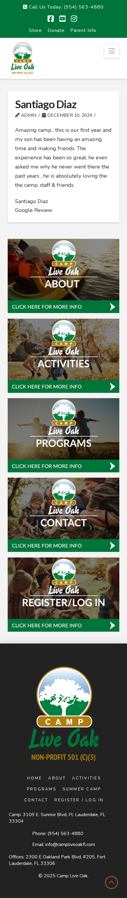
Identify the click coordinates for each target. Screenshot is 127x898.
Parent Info (83, 30)
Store (35, 30)
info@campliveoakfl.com (70, 844)
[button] (111, 51)
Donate (56, 30)
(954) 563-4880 (65, 833)
